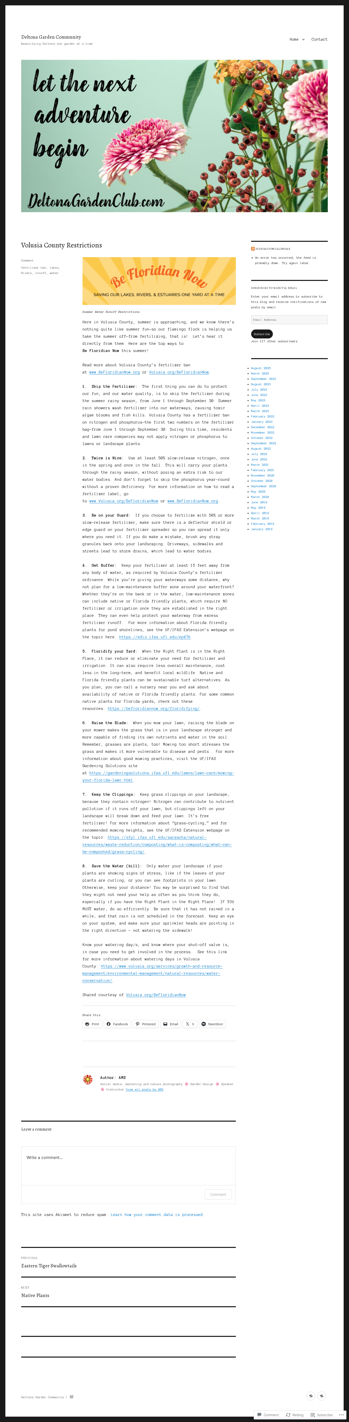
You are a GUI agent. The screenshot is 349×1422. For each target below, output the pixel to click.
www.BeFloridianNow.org (114, 372)
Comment (27, 260)
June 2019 (259, 502)
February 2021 (262, 470)
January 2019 (262, 529)
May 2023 (258, 400)
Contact (320, 39)
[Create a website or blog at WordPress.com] (71, 1397)
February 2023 (262, 416)
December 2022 (262, 427)
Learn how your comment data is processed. (158, 1215)
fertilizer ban (33, 267)
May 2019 (258, 507)
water (54, 273)
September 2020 (263, 486)
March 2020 (260, 496)
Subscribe (262, 334)
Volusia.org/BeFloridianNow (179, 372)
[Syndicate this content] (253, 249)
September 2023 (263, 378)
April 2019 (260, 513)
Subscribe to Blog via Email (274, 288)
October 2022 (262, 437)
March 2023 (260, 411)
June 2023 (259, 394)
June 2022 (259, 459)
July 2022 (259, 454)
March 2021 (260, 464)
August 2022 (261, 448)
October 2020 (262, 480)
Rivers (26, 273)
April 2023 (260, 405)
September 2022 (263, 443)
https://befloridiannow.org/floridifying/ (154, 709)
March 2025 (260, 373)
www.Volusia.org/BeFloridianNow (123, 501)
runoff (41, 273)
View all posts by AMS (145, 1089)
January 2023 (262, 421)
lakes (54, 267)
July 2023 (259, 389)
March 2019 (260, 518)
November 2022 (262, 432)
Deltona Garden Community (51, 36)
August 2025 (261, 368)
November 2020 (262, 475)
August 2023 (261, 384)
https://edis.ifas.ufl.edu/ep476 (155, 637)
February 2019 (262, 523)
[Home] (310, 1396)
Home (294, 39)
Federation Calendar (272, 249)
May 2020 (258, 491)
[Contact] (321, 1396)
